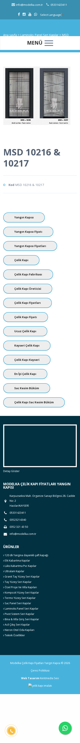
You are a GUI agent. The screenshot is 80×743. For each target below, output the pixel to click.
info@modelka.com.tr (29, 5)
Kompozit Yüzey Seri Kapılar (21, 592)
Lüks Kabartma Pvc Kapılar (20, 566)
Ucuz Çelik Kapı (25, 331)
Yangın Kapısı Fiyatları (30, 246)
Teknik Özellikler (14, 635)
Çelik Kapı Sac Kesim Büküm (34, 402)
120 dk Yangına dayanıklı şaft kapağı (26, 555)
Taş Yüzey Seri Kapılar (18, 582)
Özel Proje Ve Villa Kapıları (20, 587)
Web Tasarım (30, 678)
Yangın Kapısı (24, 217)
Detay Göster (11, 471)
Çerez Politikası (40, 670)
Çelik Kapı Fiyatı (25, 317)
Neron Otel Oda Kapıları (19, 630)
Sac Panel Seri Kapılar (17, 603)
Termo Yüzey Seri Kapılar (20, 598)
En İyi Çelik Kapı (25, 374)
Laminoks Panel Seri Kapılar (21, 608)
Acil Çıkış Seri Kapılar (17, 624)
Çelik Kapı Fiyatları (27, 303)
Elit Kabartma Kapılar (17, 560)
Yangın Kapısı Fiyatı (28, 232)
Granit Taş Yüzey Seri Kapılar (22, 576)
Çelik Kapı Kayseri (26, 360)
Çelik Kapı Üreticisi (27, 289)
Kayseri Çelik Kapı (26, 345)
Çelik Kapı (21, 260)
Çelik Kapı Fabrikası (28, 274)
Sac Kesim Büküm (26, 388)
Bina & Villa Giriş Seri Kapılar (21, 619)
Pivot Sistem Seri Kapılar (19, 614)
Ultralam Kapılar (14, 571)
